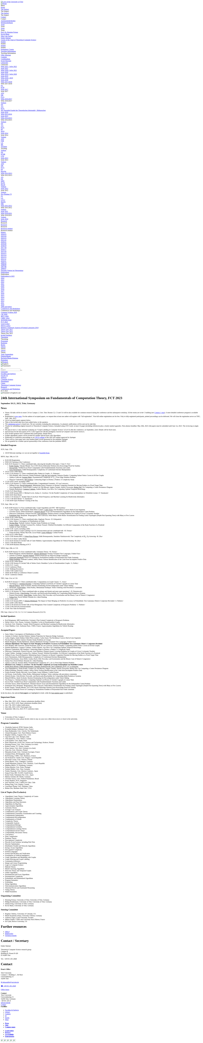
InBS (2, 181)
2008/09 (3, 265)
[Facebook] (2, 1041)
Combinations (5, 59)
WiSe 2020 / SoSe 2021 (9, 70)
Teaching (4, 147)
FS (2, 196)
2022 (2, 282)
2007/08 (3, 267)
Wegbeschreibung (7, 23)
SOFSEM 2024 (6, 320)
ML (2, 145)
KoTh (3, 183)
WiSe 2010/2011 (6, 213)
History (3, 232)
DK (2, 95)
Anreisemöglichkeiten (8, 21)
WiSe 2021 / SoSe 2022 (9, 66)
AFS (2, 93)
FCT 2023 (4, 322)
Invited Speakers (6, 335)
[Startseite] (12, 2)
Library (7, 1012)
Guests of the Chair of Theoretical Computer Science (18, 40)
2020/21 (3, 242)
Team (3, 25)
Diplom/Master (6, 356)
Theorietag (4, 337)
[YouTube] (8, 1041)
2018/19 (3, 246)
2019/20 (3, 244)
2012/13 (3, 257)
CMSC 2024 (5, 318)
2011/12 (3, 259)
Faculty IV (4, 376)
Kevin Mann (5, 34)
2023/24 (3, 236)
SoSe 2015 (4, 116)
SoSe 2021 (4, 68)
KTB (2, 87)
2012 (2, 301)
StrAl (2, 131)
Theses (3, 347)
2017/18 (3, 248)
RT (2, 129)
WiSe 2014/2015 (6, 118)
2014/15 (3, 253)
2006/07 (3, 268)
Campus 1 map (159, 412)
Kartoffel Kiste (44, 453)
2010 (2, 305)
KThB (3, 154)
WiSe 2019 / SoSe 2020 (9, 74)
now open (18, 416)
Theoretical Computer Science (11, 385)
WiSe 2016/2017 (6, 99)
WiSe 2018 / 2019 (7, 78)
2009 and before (6, 307)
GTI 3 (3, 200)
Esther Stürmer (6, 38)
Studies (3, 42)
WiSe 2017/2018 (6, 82)
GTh (2, 156)
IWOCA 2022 (5, 326)
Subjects (3, 377)
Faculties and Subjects (8, 374)
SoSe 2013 (4, 158)
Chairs (3, 383)
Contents (4, 57)
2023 (2, 280)
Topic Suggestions (7, 354)
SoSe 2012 (4, 188)
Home (3, 7)
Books (3, 345)
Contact (3, 17)
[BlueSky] (5, 1041)
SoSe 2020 (4, 72)
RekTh (3, 202)
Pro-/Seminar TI (6, 194)
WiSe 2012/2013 (6, 173)
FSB (2, 141)
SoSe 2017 (4, 89)
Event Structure (6, 61)
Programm (4, 341)
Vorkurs (3, 103)
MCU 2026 (5, 316)
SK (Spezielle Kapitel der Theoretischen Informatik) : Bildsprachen (23, 110)
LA (2, 143)
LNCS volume (40, 437)
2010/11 (3, 261)
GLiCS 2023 (5, 324)
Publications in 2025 (7, 276)
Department (5, 381)
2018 (2, 289)
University (4, 372)
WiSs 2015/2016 (6, 114)
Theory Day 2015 (7, 331)
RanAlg (3, 171)
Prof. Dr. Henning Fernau (9, 32)
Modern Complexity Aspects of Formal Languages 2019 (19, 328)
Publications (5, 272)
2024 (2, 278)
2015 (2, 295)
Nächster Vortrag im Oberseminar (12, 270)
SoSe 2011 (4, 211)
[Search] (21, 370)
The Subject (5, 9)
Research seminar (7, 228)
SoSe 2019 (4, 76)
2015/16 (3, 251)
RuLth (3, 185)
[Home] (4, 4)
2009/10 (3, 263)
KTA (2, 108)
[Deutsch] (4, 362)
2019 (2, 288)
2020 (2, 286)
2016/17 (3, 249)
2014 (2, 297)
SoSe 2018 (4, 80)
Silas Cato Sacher (7, 36)
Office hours (5, 989)
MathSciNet (9, 934)
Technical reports (10, 935)
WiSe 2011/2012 (6, 206)
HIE (2, 204)
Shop (7, 1020)
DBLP (7, 932)
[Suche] (2, 368)
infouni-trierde (5, 1003)
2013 (2, 299)
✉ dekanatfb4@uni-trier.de (10, 982)
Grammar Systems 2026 (9, 312)
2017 (2, 291)
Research (4, 221)
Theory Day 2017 (7, 329)
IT (6, 1016)
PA (2, 86)
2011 (2, 303)
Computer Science (7, 379)
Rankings (4, 343)
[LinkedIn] (14, 1041)
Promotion (4, 360)
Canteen (8, 1014)
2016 (2, 293)
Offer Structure (6, 55)
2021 (2, 284)
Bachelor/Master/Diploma (9, 358)
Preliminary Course (7, 49)
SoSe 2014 (4, 133)
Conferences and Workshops (10, 309)
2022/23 (3, 238)
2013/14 (3, 255)
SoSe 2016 (4, 112)
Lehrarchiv (4, 63)
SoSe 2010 (4, 219)
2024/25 (3, 234)
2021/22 (3, 240)
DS (2, 105)
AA (2, 106)
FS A (2, 97)
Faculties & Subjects (12, 1010)
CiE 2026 (4, 314)
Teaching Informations (8, 51)
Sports (7, 1018)
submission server (14, 424)
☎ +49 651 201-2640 (8, 986)
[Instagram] (11, 1041)
